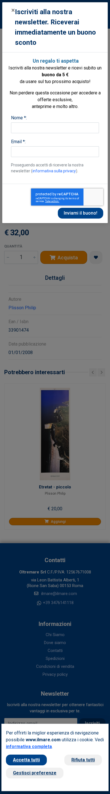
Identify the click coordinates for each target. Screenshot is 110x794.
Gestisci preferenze (34, 773)
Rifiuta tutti (83, 760)
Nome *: (19, 117)
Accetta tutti (26, 760)
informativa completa (29, 746)
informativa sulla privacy (54, 171)
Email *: (18, 141)
